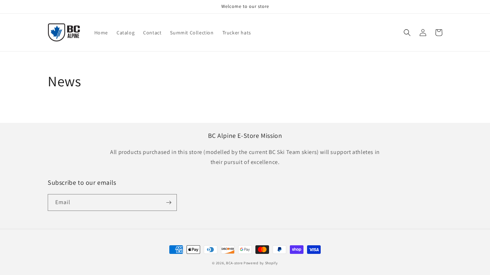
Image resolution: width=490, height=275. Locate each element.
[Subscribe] (168, 202)
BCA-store (234, 263)
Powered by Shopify (261, 263)
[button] (407, 32)
